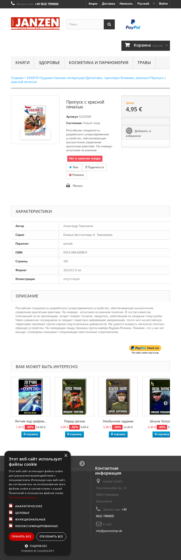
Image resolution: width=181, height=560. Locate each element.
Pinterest (78, 175)
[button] (37, 546)
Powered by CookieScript (37, 550)
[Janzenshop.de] (35, 23)
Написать (126, 3)
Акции (93, 3)
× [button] (65, 455)
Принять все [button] (21, 536)
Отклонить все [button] (51, 536)
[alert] (37, 503)
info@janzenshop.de (109, 531)
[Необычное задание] (118, 396)
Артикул (72, 116)
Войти (163, 3)
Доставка (108, 3)
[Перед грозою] (74, 396)
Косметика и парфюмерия (98, 62)
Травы (144, 62)
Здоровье (49, 62)
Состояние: (74, 123)
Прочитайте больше (23, 497)
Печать (78, 185)
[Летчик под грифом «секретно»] (30, 396)
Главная (17, 78)
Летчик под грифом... (31, 421)
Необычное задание (118, 421)
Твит (75, 167)
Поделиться (95, 167)
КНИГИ (22, 62)
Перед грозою (74, 421)
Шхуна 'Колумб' (162, 421)
